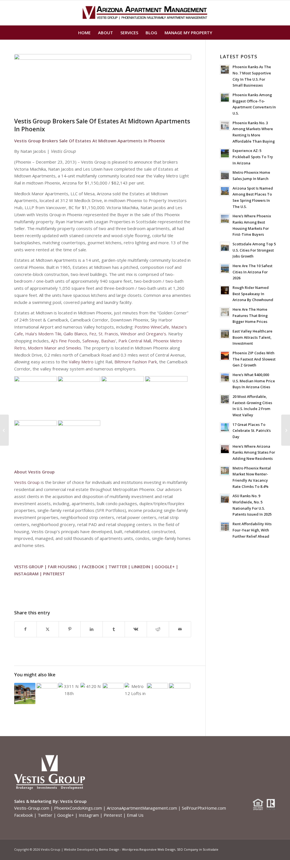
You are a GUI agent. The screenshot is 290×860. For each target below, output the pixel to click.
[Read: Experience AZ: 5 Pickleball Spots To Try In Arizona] (225, 153)
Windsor (128, 333)
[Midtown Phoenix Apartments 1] (102, 84)
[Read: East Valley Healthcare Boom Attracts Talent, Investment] (225, 334)
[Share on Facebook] (25, 629)
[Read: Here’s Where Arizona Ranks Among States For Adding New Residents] (225, 449)
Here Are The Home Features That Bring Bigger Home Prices (250, 315)
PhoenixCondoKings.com (78, 808)
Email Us (135, 815)
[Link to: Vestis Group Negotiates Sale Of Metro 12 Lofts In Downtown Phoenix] (135, 691)
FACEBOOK (93, 566)
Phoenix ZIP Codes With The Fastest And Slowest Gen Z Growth (254, 359)
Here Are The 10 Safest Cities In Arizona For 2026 (252, 271)
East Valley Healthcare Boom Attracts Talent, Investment (252, 337)
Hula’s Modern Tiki (43, 333)
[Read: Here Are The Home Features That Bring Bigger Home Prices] (225, 312)
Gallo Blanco (75, 333)
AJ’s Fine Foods (65, 341)
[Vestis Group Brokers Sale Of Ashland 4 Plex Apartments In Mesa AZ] (4, 430)
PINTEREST (54, 573)
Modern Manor (42, 348)
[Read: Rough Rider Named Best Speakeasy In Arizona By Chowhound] (225, 290)
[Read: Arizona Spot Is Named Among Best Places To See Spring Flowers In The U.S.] (225, 191)
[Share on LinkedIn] (92, 629)
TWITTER (117, 566)
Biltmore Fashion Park (135, 361)
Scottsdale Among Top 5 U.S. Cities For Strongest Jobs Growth (254, 250)
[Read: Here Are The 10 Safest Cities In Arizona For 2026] (225, 268)
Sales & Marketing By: (36, 801)
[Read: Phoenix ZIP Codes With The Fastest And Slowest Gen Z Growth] (225, 356)
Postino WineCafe (152, 327)
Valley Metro (81, 361)
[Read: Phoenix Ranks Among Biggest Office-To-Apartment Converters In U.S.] (225, 98)
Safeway (90, 341)
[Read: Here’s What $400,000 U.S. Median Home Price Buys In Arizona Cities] (225, 377)
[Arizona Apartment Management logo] (145, 12)
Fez (92, 333)
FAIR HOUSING (62, 566)
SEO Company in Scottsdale (197, 849)
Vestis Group (27, 482)
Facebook (23, 815)
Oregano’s (156, 333)
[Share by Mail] (180, 629)
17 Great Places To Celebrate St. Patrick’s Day (252, 430)
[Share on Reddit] (158, 629)
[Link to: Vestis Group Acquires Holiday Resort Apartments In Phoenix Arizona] (179, 689)
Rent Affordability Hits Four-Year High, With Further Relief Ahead (252, 530)
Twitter (45, 815)
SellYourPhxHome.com (204, 808)
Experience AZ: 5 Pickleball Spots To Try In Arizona (253, 156)
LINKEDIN (140, 566)
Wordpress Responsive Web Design (148, 849)
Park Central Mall (134, 341)
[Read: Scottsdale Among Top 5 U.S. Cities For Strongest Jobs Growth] (225, 247)
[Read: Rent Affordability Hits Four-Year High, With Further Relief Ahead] (225, 527)
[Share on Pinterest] (70, 629)
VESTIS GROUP (28, 566)
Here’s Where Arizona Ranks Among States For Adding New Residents (254, 452)
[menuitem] (84, 32)
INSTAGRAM (26, 573)
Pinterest (113, 815)
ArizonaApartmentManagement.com (142, 808)
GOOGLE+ (165, 566)
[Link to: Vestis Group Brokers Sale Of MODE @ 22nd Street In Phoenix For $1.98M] (91, 687)
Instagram (89, 815)
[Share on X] (48, 629)
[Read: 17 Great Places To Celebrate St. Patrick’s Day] (225, 427)
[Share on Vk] (136, 629)
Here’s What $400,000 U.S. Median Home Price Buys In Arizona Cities (254, 380)
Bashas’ (108, 341)
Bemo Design (109, 849)
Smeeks (73, 348)
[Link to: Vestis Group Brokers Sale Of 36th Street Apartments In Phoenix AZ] (113, 689)
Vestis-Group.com (31, 808)
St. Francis (108, 333)
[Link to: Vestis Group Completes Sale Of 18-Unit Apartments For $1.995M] (69, 691)
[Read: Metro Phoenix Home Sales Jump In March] (225, 175)
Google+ (65, 815)
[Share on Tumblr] (114, 629)
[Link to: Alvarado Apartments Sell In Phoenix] (46, 691)
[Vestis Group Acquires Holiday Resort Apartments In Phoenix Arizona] (285, 430)
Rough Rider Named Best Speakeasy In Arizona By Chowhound (253, 293)
